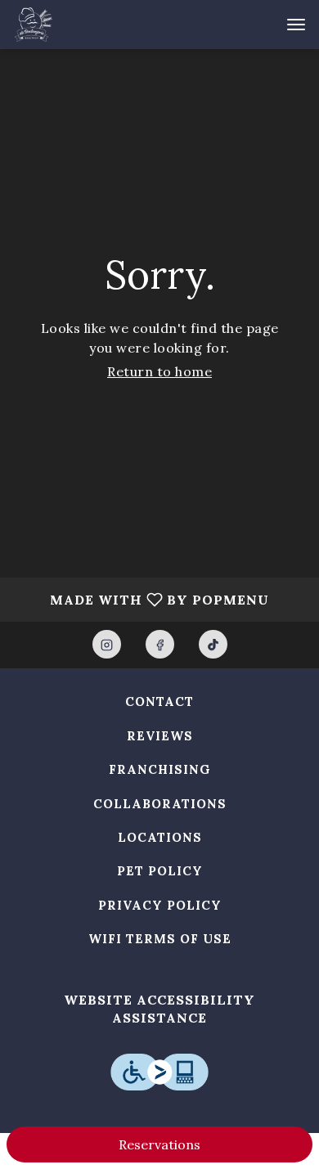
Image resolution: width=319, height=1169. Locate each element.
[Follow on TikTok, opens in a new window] (213, 644)
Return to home (159, 371)
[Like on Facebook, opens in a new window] (160, 644)
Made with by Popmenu (140, 598)
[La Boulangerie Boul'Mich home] (86, 24)
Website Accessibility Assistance (159, 1009)
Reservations (159, 1144)
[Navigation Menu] (296, 24)
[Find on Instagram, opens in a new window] (106, 644)
